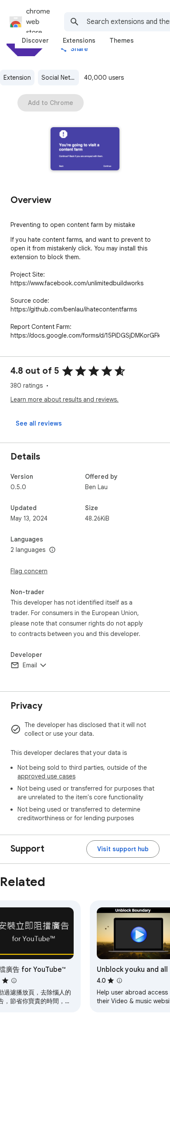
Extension (17, 77)
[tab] (35, 40)
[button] (85, 150)
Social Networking (60, 77)
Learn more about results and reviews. (64, 399)
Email (30, 665)
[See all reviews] (38, 423)
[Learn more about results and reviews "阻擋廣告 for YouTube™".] (13, 980)
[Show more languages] (52, 550)
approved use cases (46, 776)
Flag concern (29, 571)
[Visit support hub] (123, 849)
